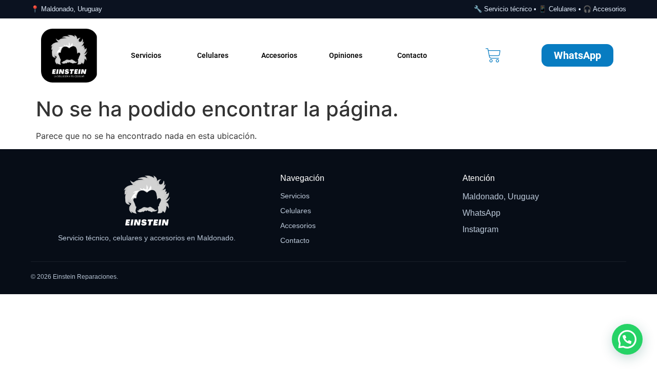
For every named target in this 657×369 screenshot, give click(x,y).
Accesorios (279, 55)
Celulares (212, 55)
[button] (627, 339)
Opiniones (345, 55)
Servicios (146, 55)
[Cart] (493, 55)
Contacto (412, 55)
